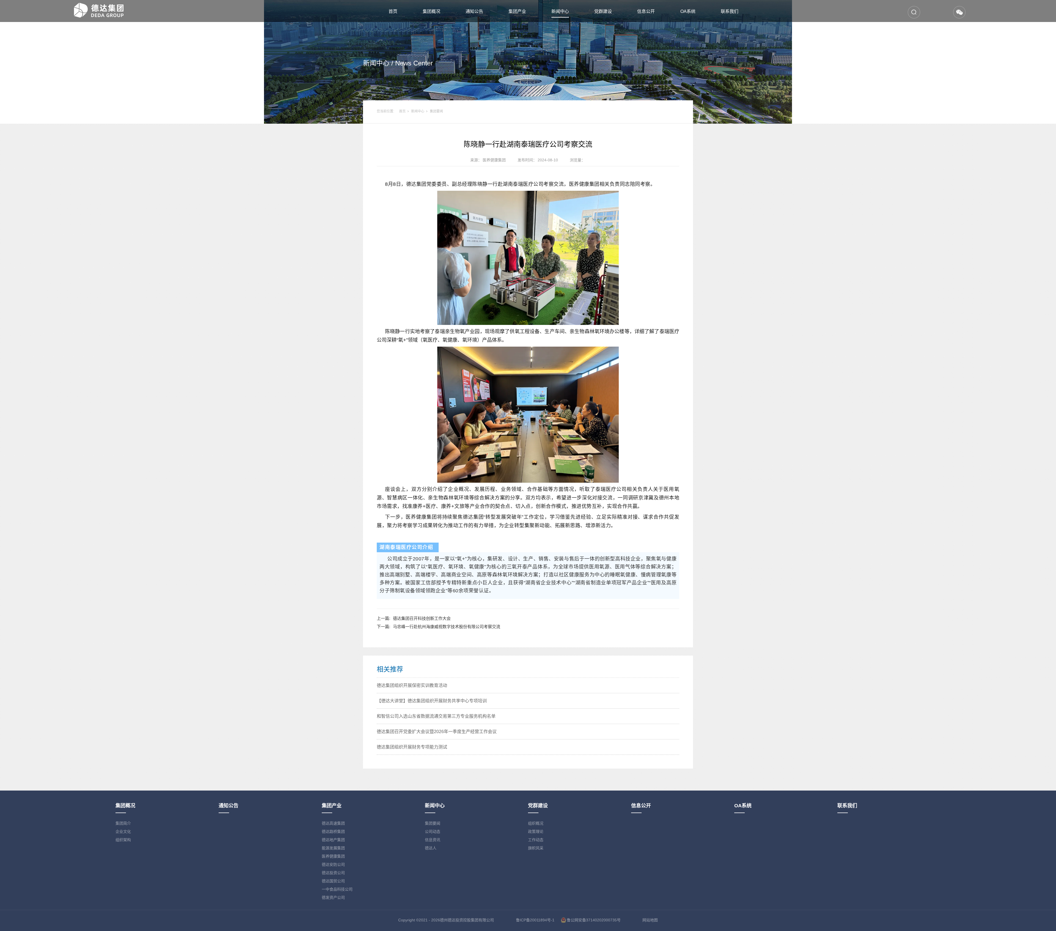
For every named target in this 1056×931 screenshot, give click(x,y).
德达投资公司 (333, 873)
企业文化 (123, 831)
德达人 (430, 848)
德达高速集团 (333, 823)
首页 (393, 11)
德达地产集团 (333, 840)
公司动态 (432, 831)
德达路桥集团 (333, 831)
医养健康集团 (333, 856)
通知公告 (474, 11)
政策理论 (535, 831)
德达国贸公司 (333, 881)
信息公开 (646, 11)
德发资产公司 (333, 897)
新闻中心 (560, 11)
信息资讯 (432, 840)
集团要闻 (436, 111)
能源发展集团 (333, 848)
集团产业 (517, 11)
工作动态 (535, 840)
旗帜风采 (535, 848)
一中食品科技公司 (337, 889)
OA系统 (687, 11)
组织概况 (535, 823)
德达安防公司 (333, 864)
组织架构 (123, 840)
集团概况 (431, 11)
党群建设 (603, 11)
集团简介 (123, 823)
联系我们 (729, 11)
